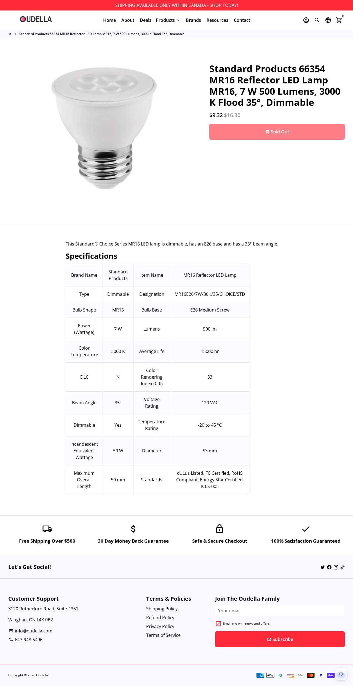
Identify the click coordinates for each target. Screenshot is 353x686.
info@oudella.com (30, 631)
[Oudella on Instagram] (336, 567)
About (127, 20)
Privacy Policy (160, 626)
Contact (242, 20)
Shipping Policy (162, 609)
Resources (217, 20)
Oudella (42, 675)
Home (109, 20)
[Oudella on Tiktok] (342, 567)
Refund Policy (160, 617)
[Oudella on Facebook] (329, 567)
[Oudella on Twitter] (322, 567)
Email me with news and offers (246, 623)
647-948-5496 (25, 640)
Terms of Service (163, 635)
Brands (193, 20)
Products (168, 20)
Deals (145, 20)
